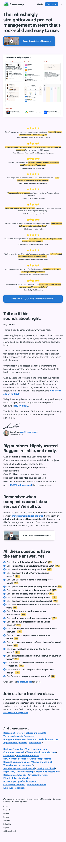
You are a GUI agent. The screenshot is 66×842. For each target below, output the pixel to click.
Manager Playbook (36, 784)
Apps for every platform (15, 742)
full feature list (24, 681)
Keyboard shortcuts (37, 775)
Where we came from (36, 749)
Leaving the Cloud (46, 768)
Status (5, 806)
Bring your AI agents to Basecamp (20, 739)
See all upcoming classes (15, 712)
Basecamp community (14, 775)
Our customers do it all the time (27, 515)
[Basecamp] (13, 4)
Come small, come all (14, 752)
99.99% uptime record (21, 485)
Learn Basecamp (25, 771)
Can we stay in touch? (14, 784)
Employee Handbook (14, 787)
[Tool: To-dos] (51, 72)
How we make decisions (15, 758)
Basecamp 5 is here (13, 732)
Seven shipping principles (16, 762)
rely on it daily (21, 405)
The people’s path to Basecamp (18, 736)
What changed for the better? (18, 765)
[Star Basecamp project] (30, 57)
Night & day (9, 771)
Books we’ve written (13, 749)
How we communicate (27, 755)
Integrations (35, 742)
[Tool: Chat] (14, 93)
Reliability (7, 824)
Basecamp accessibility (47, 771)
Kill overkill (9, 755)
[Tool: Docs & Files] (33, 72)
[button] (61, 4)
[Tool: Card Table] (51, 93)
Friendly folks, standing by (16, 778)
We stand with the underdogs (41, 752)
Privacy (6, 817)
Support (6, 810)
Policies (6, 813)
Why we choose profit (42, 762)
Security (6, 820)
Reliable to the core (48, 739)
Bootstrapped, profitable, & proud (20, 781)
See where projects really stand (19, 768)
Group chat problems (40, 758)
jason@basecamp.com (28, 432)
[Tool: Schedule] (33, 93)
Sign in (6, 827)
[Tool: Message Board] (14, 72)
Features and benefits (35, 732)
